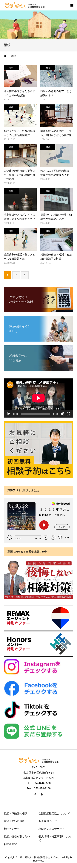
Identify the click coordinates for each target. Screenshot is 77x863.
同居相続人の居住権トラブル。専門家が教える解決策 (56, 133)
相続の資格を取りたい (17, 836)
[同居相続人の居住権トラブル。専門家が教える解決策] (56, 115)
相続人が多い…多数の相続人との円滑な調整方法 (19, 133)
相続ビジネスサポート (51, 828)
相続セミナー (11, 828)
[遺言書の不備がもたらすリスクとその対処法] (20, 76)
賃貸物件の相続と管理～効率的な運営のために (56, 216)
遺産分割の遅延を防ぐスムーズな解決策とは (19, 256)
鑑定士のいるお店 (14, 821)
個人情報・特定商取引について (55, 838)
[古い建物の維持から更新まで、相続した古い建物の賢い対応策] (20, 155)
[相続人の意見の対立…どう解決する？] (56, 76)
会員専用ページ (47, 821)
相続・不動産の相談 (15, 813)
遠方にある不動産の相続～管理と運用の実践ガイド (56, 172)
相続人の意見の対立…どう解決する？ (56, 93)
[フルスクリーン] (68, 414)
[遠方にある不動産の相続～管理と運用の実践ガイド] (56, 155)
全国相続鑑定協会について (54, 813)
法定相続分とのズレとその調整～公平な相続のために (19, 216)
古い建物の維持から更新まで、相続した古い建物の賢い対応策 (19, 175)
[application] (38, 398)
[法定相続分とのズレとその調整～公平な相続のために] (20, 199)
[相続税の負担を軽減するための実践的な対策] (56, 239)
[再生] (8, 414)
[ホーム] (5, 56)
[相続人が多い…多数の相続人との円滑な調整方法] (20, 115)
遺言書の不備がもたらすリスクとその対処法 (19, 93)
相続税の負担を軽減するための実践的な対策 (56, 256)
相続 (11, 67)
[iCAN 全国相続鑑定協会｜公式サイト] (24, 5)
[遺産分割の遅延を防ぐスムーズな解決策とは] (20, 239)
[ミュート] (62, 414)
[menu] (72, 5)
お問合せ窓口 (11, 844)
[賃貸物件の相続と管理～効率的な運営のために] (56, 199)
